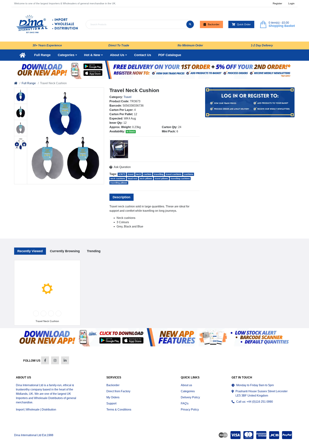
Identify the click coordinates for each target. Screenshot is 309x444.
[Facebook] (45, 360)
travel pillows (161, 178)
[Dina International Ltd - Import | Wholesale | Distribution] (47, 24)
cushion (147, 174)
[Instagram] (55, 360)
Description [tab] (121, 197)
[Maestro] (222, 435)
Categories (188, 391)
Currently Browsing (65, 251)
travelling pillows (118, 183)
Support (111, 403)
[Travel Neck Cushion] (65, 136)
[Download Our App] (154, 337)
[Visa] (235, 435)
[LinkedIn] (65, 360)
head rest (132, 178)
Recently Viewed (30, 251)
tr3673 (122, 174)
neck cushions (117, 178)
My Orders (112, 397)
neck (138, 174)
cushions (188, 174)
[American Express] (261, 435)
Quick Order (244, 24)
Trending (93, 251)
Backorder (213, 24)
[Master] (248, 435)
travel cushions (174, 174)
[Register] (154, 70)
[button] (67, 55)
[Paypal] (288, 435)
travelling (158, 174)
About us (186, 385)
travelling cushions (180, 178)
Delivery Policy (190, 397)
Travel (127, 97)
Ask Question (122, 167)
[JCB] (274, 435)
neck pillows (146, 178)
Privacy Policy (190, 409)
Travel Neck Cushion (47, 321)
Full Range (29, 83)
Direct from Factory (118, 391)
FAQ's (184, 403)
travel (131, 174)
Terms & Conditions (118, 409)
